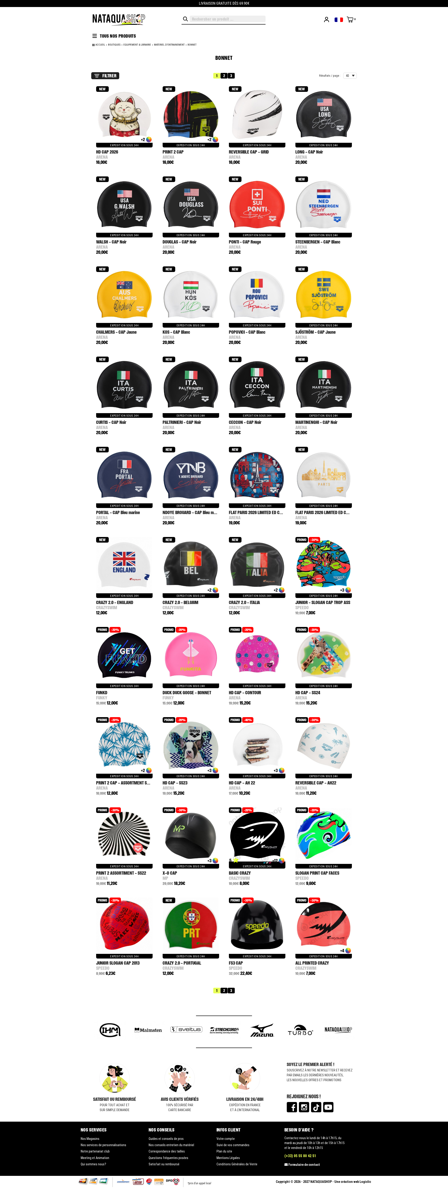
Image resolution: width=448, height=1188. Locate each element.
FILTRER (109, 75)
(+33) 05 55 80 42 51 (300, 1156)
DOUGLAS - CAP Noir (179, 241)
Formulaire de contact (304, 1165)
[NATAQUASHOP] (301, 1030)
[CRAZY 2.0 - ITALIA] (257, 565)
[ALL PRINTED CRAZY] (323, 926)
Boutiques (114, 44)
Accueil (100, 44)
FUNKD (101, 692)
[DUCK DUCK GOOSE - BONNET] (191, 655)
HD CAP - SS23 (175, 782)
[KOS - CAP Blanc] (191, 294)
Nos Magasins (90, 1139)
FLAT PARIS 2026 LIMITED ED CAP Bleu (260, 512)
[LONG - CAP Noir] (323, 114)
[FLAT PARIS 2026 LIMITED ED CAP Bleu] (257, 475)
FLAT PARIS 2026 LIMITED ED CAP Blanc (327, 512)
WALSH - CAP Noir (111, 241)
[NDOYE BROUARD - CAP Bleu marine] (191, 475)
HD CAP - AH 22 (242, 782)
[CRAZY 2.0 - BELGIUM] (191, 565)
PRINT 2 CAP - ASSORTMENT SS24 (124, 782)
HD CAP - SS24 (307, 692)
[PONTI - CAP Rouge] (257, 204)
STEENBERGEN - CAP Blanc (317, 241)
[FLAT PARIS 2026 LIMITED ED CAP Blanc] (323, 475)
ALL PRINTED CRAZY (312, 962)
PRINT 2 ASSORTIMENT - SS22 (121, 873)
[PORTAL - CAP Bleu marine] (124, 475)
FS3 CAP (236, 962)
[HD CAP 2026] (124, 114)
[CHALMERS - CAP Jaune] (124, 294)
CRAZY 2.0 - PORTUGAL (182, 962)
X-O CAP (170, 873)
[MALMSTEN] (110, 1030)
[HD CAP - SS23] (191, 745)
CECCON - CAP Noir (245, 422)
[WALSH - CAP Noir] (124, 204)
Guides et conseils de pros (166, 1139)
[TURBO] (263, 1030)
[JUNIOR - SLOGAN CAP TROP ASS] (323, 565)
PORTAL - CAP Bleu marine (118, 512)
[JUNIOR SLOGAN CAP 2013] (124, 926)
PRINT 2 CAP (173, 151)
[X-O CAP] (191, 835)
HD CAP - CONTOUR (245, 692)
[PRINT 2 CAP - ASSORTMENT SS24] (124, 745)
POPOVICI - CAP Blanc (247, 332)
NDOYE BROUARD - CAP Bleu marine (192, 512)
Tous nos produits (117, 36)
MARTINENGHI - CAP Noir (316, 422)
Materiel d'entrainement (169, 44)
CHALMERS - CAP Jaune (116, 332)
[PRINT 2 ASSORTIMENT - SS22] (124, 835)
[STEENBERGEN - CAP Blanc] (323, 204)
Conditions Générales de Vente (237, 1164)
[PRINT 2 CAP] (191, 114)
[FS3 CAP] (257, 926)
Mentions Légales (228, 1158)
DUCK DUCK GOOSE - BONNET (187, 692)
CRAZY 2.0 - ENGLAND (114, 602)
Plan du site (224, 1151)
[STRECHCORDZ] (187, 1030)
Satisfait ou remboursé (164, 1164)
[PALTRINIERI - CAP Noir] (191, 385)
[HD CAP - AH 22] (257, 745)
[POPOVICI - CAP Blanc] (257, 294)
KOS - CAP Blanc (176, 332)
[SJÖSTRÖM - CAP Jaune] (323, 294)
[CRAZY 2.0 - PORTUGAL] (191, 926)
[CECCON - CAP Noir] (257, 385)
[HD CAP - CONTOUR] (257, 655)
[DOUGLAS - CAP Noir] (191, 204)
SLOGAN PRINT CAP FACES (317, 873)
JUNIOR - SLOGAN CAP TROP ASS (322, 602)
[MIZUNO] (225, 1030)
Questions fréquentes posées (168, 1158)
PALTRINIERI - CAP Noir (182, 422)
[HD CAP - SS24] (323, 655)
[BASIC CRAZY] (257, 835)
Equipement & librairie (137, 44)
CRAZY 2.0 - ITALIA (244, 602)
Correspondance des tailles (167, 1151)
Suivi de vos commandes (233, 1145)
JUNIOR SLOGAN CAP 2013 (118, 962)
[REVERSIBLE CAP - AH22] (323, 745)
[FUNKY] (339, 1030)
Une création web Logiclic (352, 1182)
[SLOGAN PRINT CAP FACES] (323, 835)
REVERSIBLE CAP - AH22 (315, 782)
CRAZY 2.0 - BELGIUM (180, 602)
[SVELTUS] (149, 1030)
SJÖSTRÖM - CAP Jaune (315, 332)
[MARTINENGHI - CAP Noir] (323, 385)
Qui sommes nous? (93, 1164)
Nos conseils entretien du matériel (171, 1145)
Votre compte (226, 1139)
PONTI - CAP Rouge (245, 241)
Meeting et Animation (95, 1158)
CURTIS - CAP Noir (111, 422)
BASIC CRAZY (240, 873)
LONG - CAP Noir (309, 151)
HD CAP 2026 (107, 151)
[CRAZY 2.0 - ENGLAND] (124, 565)
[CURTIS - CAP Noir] (124, 385)
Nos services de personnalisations (103, 1145)
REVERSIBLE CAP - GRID (249, 151)
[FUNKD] (124, 655)
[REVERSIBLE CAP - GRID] (257, 114)
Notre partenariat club (95, 1151)
